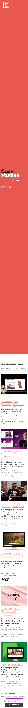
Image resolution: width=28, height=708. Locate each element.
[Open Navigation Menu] (25, 5)
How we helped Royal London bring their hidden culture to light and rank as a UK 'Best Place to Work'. (12, 465)
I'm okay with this (14, 704)
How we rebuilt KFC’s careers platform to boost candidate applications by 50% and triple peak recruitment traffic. (11, 413)
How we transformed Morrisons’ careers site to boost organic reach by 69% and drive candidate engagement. (12, 565)
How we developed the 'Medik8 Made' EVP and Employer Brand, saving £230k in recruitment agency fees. (12, 622)
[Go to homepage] (6, 5)
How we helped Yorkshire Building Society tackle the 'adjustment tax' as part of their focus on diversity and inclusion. (12, 671)
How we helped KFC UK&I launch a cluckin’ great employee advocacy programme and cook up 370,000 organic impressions (12, 513)
